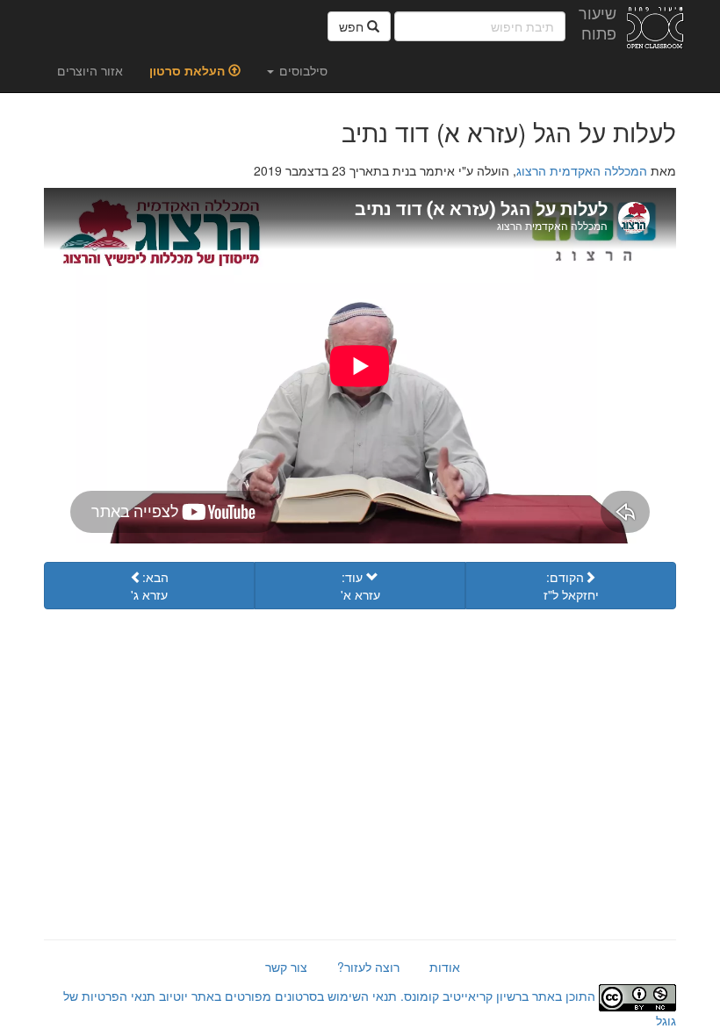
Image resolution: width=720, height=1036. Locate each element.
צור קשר (286, 966)
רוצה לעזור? (368, 966)
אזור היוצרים (90, 70)
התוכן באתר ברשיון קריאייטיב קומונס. (498, 995)
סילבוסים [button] (302, 70)
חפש (353, 26)
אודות (444, 966)
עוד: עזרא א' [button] (360, 585)
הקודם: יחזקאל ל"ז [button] (571, 585)
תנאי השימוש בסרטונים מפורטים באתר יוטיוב (276, 995)
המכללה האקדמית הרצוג (581, 170)
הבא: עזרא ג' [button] (150, 585)
